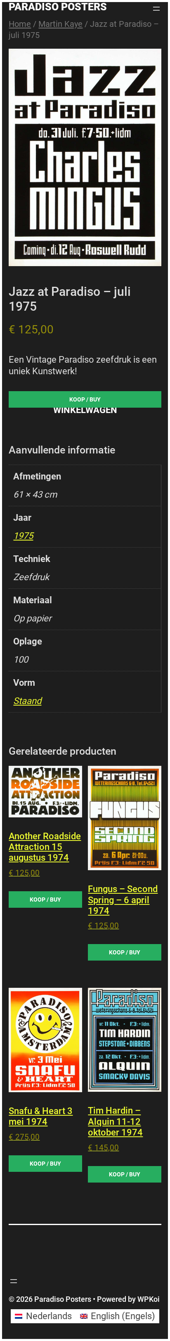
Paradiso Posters (58, 7)
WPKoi (148, 1299)
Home (20, 24)
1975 (23, 536)
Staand (27, 701)
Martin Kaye (60, 24)
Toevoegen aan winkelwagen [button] (45, 899)
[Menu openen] (156, 9)
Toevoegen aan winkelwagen (85, 401)
